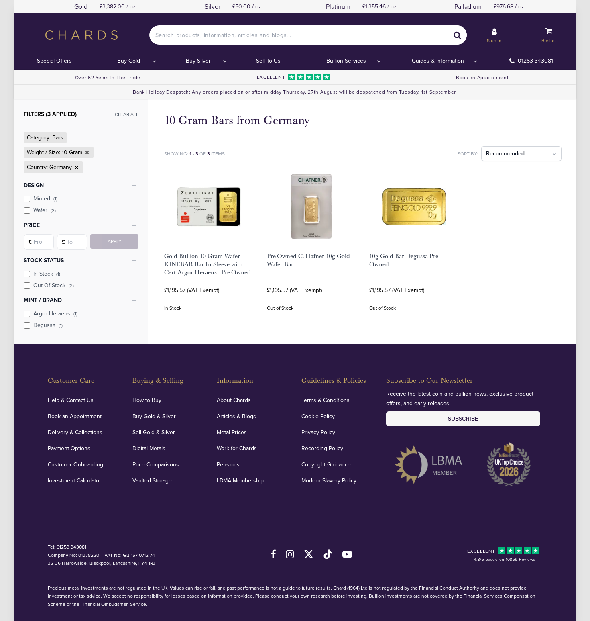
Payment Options (69, 448)
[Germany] (76, 167)
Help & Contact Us (71, 400)
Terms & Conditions (325, 400)
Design (34, 185)
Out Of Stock (53, 285)
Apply (115, 241)
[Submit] (457, 35)
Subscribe (463, 419)
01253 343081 (535, 61)
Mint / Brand (43, 300)
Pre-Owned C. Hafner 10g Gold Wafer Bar (308, 260)
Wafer (44, 210)
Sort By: (468, 153)
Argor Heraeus (55, 313)
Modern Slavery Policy (328, 480)
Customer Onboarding (75, 464)
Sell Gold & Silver (153, 432)
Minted (45, 198)
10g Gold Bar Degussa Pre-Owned (404, 260)
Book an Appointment (482, 77)
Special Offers (54, 61)
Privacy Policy (318, 432)
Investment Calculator (74, 480)
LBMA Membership (240, 480)
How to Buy (146, 400)
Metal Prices (232, 432)
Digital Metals (148, 448)
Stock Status (44, 260)
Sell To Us (268, 61)
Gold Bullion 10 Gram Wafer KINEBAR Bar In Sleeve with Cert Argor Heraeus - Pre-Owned (207, 264)
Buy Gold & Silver (154, 416)
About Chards (234, 400)
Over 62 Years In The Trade (107, 77)
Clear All (126, 114)
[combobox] (308, 35)
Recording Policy (322, 448)
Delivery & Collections (75, 432)
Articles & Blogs (236, 416)
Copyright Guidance (326, 464)
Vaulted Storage (152, 480)
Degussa (48, 325)
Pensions (228, 464)
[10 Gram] (86, 152)
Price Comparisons (155, 464)
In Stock (46, 274)
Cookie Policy (318, 416)
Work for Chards (237, 448)
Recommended (505, 153)
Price (32, 225)
